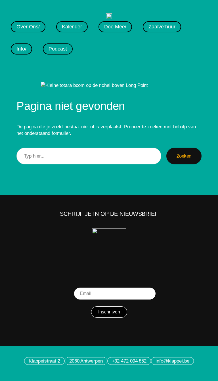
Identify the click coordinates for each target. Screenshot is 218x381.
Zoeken (184, 156)
